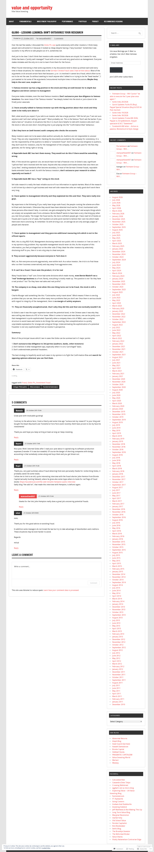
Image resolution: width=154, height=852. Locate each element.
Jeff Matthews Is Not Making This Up (127, 810)
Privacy (95, 21)
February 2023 (118, 308)
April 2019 (116, 433)
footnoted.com (118, 796)
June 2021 (116, 363)
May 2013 (116, 626)
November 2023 (118, 284)
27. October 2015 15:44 (45, 496)
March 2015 (117, 566)
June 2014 (116, 591)
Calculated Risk (118, 780)
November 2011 (118, 675)
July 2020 (116, 393)
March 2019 (117, 436)
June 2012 (116, 656)
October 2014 (117, 580)
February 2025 (118, 246)
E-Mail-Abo (114, 45)
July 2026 (116, 200)
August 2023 (117, 292)
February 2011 (118, 699)
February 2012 (118, 666)
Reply (16, 437)
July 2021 (116, 360)
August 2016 (117, 520)
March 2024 (117, 273)
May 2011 (116, 691)
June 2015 (116, 558)
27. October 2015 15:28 (31, 466)
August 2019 (117, 422)
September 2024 (119, 260)
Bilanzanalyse (35, 387)
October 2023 (117, 287)
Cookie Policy (46, 848)
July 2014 (116, 588)
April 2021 (116, 368)
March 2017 (117, 501)
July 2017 (116, 490)
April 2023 (116, 303)
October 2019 (117, 417)
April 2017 (116, 498)
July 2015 (116, 555)
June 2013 (116, 623)
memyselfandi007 (45, 38)
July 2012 (116, 653)
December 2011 (118, 672)
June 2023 (116, 298)
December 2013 (118, 607)
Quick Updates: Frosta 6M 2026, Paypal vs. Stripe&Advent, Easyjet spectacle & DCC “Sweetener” (124, 121)
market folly (117, 818)
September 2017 (119, 485)
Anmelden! (116, 70)
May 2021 (116, 365)
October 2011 (117, 677)
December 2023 (118, 281)
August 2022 (117, 325)
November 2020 (118, 382)
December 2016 (118, 509)
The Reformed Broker (121, 834)
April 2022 (116, 336)
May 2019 (116, 431)
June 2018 (116, 460)
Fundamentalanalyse (50, 387)
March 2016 (117, 534)
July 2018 (116, 458)
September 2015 (119, 550)
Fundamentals (25, 21)
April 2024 (116, 270)
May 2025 (116, 238)
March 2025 (117, 243)
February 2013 (118, 634)
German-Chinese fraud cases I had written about (70, 71)
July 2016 (116, 523)
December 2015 (118, 542)
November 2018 (118, 447)
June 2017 (116, 493)
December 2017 (118, 477)
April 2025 (116, 241)
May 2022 (116, 333)
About (11, 21)
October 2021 (117, 352)
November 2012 (118, 642)
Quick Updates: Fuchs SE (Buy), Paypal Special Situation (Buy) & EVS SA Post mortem (126, 107)
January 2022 (117, 344)
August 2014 (117, 585)
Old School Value (119, 820)
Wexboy (115, 763)
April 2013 (116, 628)
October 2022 (117, 319)
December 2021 (118, 346)
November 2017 (118, 479)
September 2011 (119, 680)
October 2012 (117, 645)
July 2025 (116, 233)
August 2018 (117, 455)
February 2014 (118, 601)
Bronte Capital (118, 749)
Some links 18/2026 (120, 115)
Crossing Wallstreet (120, 785)
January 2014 (117, 604)
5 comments (58, 38)
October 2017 (117, 482)
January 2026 (117, 216)
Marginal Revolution (120, 815)
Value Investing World (121, 757)
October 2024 (117, 257)
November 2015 (118, 544)
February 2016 (118, 536)
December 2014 (118, 574)
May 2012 (116, 658)
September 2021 (119, 355)
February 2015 (118, 569)
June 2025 (116, 235)
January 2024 (117, 279)
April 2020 (116, 401)
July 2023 (116, 295)
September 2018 (119, 452)
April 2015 (116, 563)
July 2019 (116, 425)
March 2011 (117, 696)
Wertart (115, 760)
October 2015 (117, 547)
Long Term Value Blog (121, 812)
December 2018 (118, 444)
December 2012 (118, 639)
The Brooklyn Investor (121, 831)
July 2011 (116, 685)
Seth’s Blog (116, 829)
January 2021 (117, 376)
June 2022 (116, 330)
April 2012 (116, 661)
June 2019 (116, 428)
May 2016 (116, 528)
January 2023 (117, 311)
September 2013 (119, 615)
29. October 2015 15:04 (33, 410)
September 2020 (119, 387)
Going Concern (118, 801)
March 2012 (117, 664)
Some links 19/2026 (120, 113)
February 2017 (118, 504)
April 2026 (116, 208)
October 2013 (117, 612)
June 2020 (116, 395)
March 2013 (117, 631)
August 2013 (117, 618)
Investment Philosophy (46, 21)
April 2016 (116, 531)
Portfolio (83, 21)
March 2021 (117, 371)
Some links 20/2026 (120, 102)
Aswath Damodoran (120, 747)
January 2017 (117, 506)
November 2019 (118, 414)
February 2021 (118, 374)
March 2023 (117, 306)
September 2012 (119, 647)
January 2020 (117, 409)
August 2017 (117, 487)
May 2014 (116, 593)
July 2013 (116, 620)
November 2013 (118, 609)
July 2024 (116, 262)
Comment (93, 583)
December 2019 (118, 412)
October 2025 (117, 224)
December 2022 (118, 314)
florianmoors (121, 146)
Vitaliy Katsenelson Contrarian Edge (126, 839)
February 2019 (118, 439)
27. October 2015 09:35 (31, 513)
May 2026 (116, 205)
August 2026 (117, 197)
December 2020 (118, 379)
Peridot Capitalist (119, 823)
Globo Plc (31, 383)
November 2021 (118, 349)
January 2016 (117, 539)
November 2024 (118, 254)
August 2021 (117, 357)
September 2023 (119, 289)
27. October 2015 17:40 (32, 443)
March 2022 (117, 338)
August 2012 (117, 650)
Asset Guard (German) (121, 744)
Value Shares (117, 837)
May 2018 (116, 463)
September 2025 (119, 227)
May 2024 (116, 268)
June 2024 (116, 265)
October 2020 (117, 384)
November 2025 (118, 222)
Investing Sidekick (119, 807)
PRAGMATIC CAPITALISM (122, 755)
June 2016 (116, 525)
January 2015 (117, 572)
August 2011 (117, 683)
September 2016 (119, 517)
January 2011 (117, 702)
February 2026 (118, 214)
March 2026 (117, 211)
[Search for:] (126, 33)
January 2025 (117, 249)
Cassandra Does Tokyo (121, 782)
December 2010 (118, 704)
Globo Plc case (50, 45)
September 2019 (119, 420)
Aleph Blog (116, 741)
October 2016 (117, 515)
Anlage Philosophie (20, 387)
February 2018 (118, 471)
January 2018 (117, 474)
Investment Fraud (43, 383)
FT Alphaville (117, 799)
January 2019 (117, 441)
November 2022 (118, 317)
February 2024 (118, 276)
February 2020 (118, 406)
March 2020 (117, 403)
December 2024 (118, 252)
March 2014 (117, 599)
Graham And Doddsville (122, 804)
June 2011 (116, 688)
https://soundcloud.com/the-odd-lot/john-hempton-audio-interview (47, 482)
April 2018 (116, 466)
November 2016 (118, 512)
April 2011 (116, 694)
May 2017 (116, 496)
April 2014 (116, 596)
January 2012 (117, 669)
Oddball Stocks (118, 752)
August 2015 (117, 553)
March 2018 (117, 468)
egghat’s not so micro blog (123, 788)
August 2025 (117, 230)
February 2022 (118, 341)
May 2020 (116, 398)
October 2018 (117, 449)
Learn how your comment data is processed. (61, 590)
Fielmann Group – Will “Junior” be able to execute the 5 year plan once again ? (125, 96)
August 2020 (117, 390)
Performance (67, 21)
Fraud (24, 383)
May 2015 (116, 561)
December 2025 (118, 219)
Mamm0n (19, 410)
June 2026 (116, 203)
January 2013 (117, 637)
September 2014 (119, 582)
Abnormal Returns (119, 738)
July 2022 (116, 327)
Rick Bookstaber (118, 826)
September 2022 (119, 322)
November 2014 (118, 577)
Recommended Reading (113, 21)
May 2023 (116, 300)
